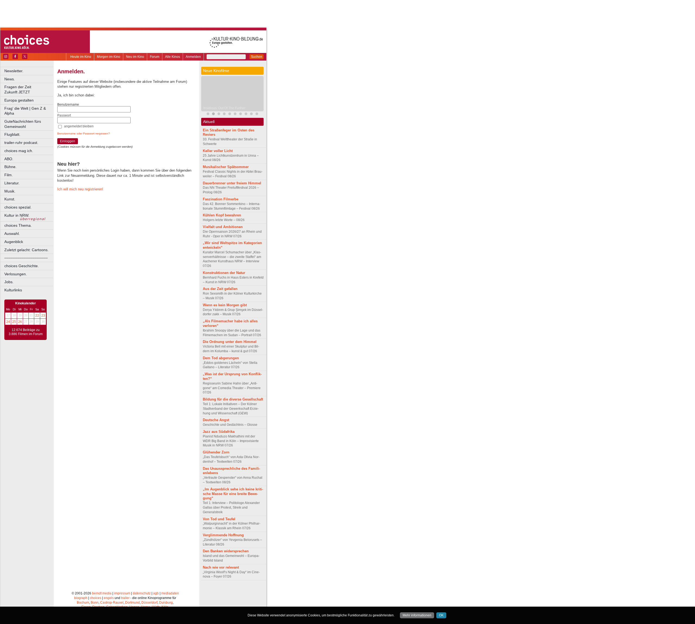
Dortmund (132, 602)
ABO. (8, 159)
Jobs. (9, 282)
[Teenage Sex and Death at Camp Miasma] (229, 114)
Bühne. (10, 167)
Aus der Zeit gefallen (220, 289)
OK (441, 615)
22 (37, 315)
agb (156, 593)
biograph (80, 598)
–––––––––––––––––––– (26, 258)
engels (109, 598)
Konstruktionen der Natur (224, 273)
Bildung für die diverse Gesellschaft (233, 399)
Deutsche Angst (216, 420)
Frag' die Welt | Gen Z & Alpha (25, 111)
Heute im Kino (80, 57)
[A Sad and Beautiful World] (224, 114)
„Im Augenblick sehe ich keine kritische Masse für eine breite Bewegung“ (233, 493)
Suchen (256, 57)
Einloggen (67, 141)
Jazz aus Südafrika (219, 432)
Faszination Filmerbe (220, 199)
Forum (154, 57)
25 (14, 322)
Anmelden (193, 57)
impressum (122, 593)
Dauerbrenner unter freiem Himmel (232, 183)
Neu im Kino (135, 57)
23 (43, 315)
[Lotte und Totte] (251, 114)
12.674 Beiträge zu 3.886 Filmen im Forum (26, 332)
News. (9, 79)
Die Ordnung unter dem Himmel (230, 342)
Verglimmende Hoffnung (223, 535)
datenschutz (142, 593)
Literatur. (12, 183)
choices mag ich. (18, 151)
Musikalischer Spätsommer (226, 167)
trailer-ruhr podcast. (21, 142)
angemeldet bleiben (79, 126)
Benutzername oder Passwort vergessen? (83, 133)
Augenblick (13, 241)
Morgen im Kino (108, 57)
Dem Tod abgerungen (221, 358)
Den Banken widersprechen (226, 551)
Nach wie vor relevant (221, 567)
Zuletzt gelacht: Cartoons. (26, 250)
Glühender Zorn (216, 452)
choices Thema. (18, 225)
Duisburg (166, 602)
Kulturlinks (13, 290)
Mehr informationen (417, 615)
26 (20, 322)
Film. (8, 175)
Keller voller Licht (218, 151)
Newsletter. (13, 71)
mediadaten (170, 593)
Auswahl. (12, 233)
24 (8, 322)
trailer (125, 598)
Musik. (9, 191)
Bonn (95, 602)
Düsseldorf (149, 602)
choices (95, 598)
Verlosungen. (15, 274)
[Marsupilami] (208, 114)
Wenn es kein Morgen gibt (225, 305)
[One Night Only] (246, 114)
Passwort (64, 115)
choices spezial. (17, 207)
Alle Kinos (172, 57)
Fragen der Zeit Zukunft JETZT (29, 89)
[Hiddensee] (240, 114)
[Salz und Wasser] (257, 114)
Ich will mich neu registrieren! (80, 189)
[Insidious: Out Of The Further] (213, 114)
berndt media (102, 593)
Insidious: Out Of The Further (224, 108)
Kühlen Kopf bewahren (222, 215)
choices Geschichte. (21, 266)
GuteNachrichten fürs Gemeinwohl (22, 124)
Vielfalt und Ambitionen (223, 227)
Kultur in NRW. (16, 215)
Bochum (83, 602)
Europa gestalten (19, 100)
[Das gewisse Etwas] (235, 114)
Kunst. (9, 199)
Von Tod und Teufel (219, 519)
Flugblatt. (12, 134)
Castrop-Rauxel (112, 602)
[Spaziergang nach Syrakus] (219, 114)
